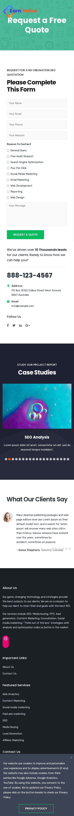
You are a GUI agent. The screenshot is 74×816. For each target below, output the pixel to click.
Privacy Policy (36, 808)
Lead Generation (12, 733)
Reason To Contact (19, 144)
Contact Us (10, 673)
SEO (5, 720)
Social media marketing (16, 707)
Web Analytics (11, 694)
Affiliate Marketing (13, 740)
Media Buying (10, 727)
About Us (8, 667)
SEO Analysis (37, 437)
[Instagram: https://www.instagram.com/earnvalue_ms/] (6, 638)
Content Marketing (14, 700)
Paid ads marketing (14, 713)
